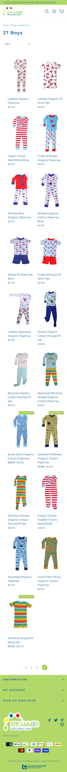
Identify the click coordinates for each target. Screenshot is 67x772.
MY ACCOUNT (14, 690)
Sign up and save (19, 700)
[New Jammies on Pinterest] (62, 720)
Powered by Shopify (11, 736)
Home (6, 25)
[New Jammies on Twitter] (55, 720)
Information (15, 679)
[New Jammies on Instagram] (62, 724)
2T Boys (13, 25)
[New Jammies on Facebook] (49, 720)
